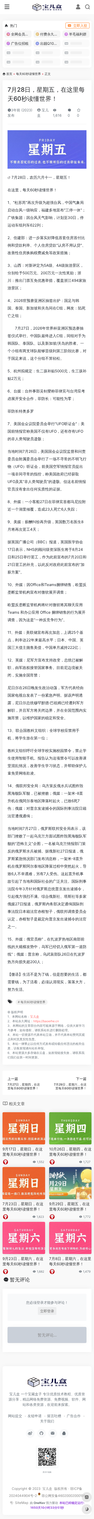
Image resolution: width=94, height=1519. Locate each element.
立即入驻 (80, 25)
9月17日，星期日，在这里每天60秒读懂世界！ (23, 1152)
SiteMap (21, 1503)
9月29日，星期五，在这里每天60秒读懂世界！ (69, 1206)
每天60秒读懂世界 (28, 74)
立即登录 (47, 1311)
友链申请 (35, 1416)
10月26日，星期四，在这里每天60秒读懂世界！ (70, 1152)
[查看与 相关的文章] (10, 177)
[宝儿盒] (47, 7)
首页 (9, 74)
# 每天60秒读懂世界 (31, 1002)
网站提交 (15, 1416)
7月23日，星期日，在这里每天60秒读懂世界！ (23, 1206)
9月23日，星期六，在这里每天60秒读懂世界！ (23, 1261)
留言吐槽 (54, 1416)
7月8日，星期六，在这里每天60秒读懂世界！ (70, 1261)
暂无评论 (20, 1280)
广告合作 (74, 1416)
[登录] (78, 7)
